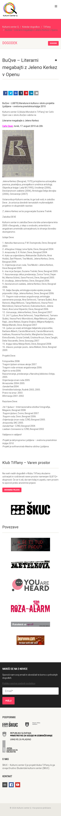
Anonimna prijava (12, 490)
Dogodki (53, 43)
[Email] (36, 93)
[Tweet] (10, 93)
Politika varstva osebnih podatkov (18, 683)
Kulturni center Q (10, 27)
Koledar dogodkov (31, 27)
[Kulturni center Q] (20, 9)
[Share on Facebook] (5, 93)
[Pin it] (26, 93)
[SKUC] (30, 508)
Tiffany (47, 27)
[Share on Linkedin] (31, 93)
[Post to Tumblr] (21, 93)
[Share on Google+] (15, 93)
